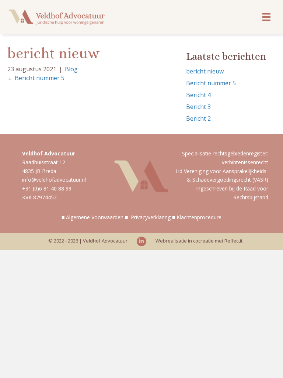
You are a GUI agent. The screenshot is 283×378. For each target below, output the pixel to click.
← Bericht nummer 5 (35, 78)
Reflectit (233, 240)
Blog (71, 69)
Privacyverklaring (151, 217)
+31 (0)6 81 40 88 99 (46, 188)
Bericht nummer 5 (211, 83)
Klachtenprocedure (199, 217)
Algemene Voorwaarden (94, 217)
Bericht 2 (198, 118)
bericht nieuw (205, 71)
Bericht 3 (198, 107)
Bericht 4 (198, 95)
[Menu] (266, 17)
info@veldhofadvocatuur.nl (54, 179)
